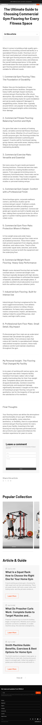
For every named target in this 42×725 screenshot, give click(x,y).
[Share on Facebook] (3, 480)
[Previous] (0, 1)
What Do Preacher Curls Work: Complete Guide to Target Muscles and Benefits (20, 612)
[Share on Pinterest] (10, 480)
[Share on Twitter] (5, 480)
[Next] (41, 1)
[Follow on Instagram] (8, 480)
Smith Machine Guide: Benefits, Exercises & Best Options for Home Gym (21, 648)
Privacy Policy (28, 446)
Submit (21, 468)
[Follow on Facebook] (30, 719)
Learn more (12, 596)
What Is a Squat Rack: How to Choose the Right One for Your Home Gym (19, 575)
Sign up (38, 692)
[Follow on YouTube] (37, 719)
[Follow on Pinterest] (35, 719)
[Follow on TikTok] (40, 719)
